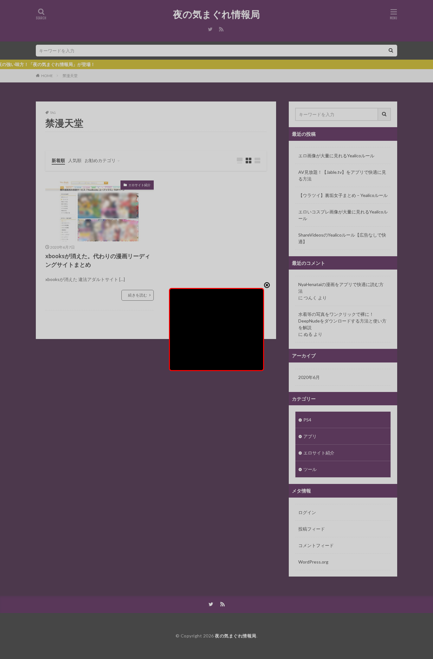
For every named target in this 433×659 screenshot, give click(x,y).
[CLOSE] (267, 285)
